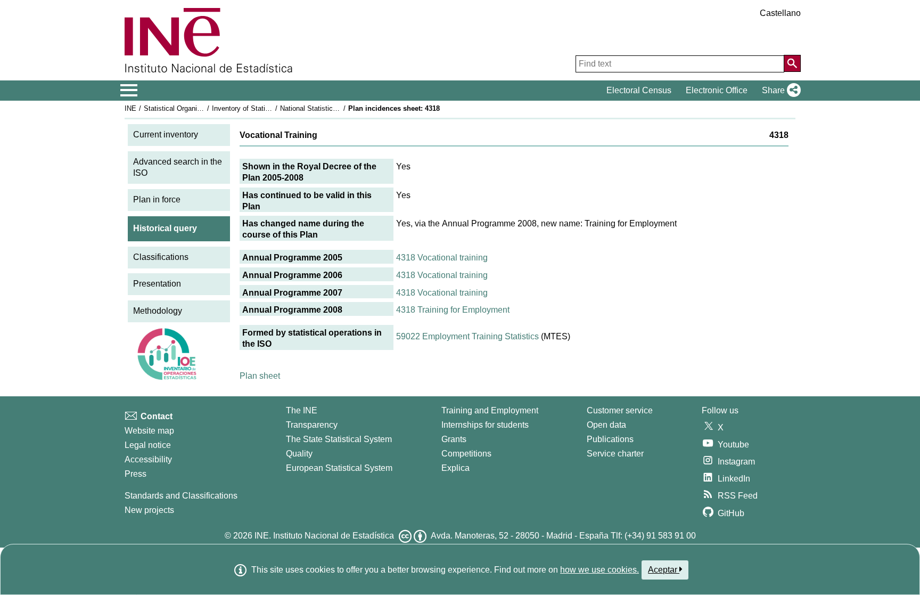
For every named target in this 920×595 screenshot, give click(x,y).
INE (130, 108)
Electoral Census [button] (638, 90)
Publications (610, 439)
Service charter (615, 453)
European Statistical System (339, 467)
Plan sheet (260, 375)
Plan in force (156, 199)
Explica (455, 467)
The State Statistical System (339, 439)
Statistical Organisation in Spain (193, 108)
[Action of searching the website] (792, 63)
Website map (149, 430)
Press (135, 473)
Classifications (160, 257)
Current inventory (165, 134)
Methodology (157, 310)
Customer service (620, 410)
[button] (779, 90)
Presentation (157, 283)
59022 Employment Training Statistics (467, 336)
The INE (301, 410)
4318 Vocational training (442, 257)
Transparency (312, 424)
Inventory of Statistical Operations (264, 108)
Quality (299, 453)
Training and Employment (489, 410)
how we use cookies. (599, 569)
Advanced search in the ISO (177, 167)
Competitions (466, 453)
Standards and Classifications (181, 495)
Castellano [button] (780, 13)
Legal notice (148, 445)
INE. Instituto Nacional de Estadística (324, 535)
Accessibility (148, 459)
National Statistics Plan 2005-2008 (333, 108)
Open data (606, 424)
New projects (149, 510)
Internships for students (485, 424)
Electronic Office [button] (717, 90)
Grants (453, 439)
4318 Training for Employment (453, 309)
